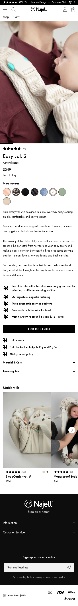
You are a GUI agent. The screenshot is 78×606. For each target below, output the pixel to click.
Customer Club (52, 2)
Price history (9, 175)
